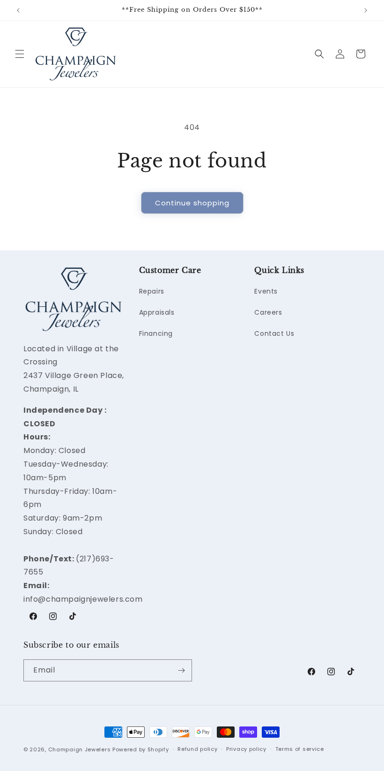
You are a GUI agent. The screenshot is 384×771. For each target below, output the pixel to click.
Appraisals (157, 312)
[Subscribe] (181, 670)
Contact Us (274, 333)
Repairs (151, 291)
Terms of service (299, 749)
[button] (19, 54)
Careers (268, 312)
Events (266, 291)
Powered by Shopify (140, 749)
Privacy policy (246, 749)
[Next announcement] (365, 10)
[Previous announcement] (18, 10)
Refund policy (197, 749)
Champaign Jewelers (79, 749)
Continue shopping (192, 203)
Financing (156, 333)
